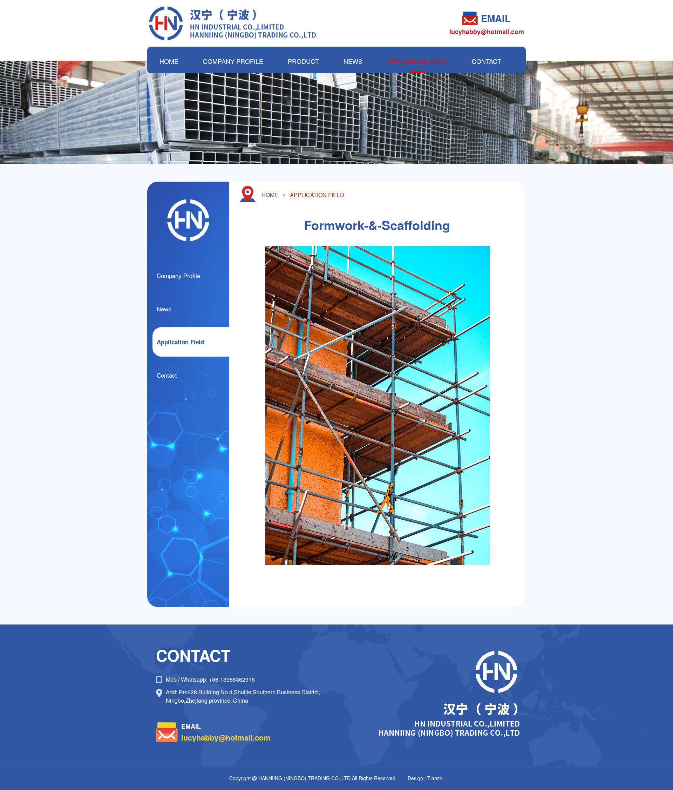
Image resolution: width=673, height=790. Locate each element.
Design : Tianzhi (425, 778)
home (269, 195)
